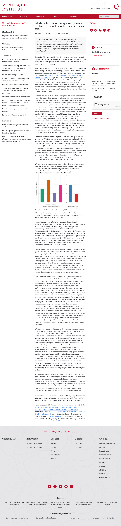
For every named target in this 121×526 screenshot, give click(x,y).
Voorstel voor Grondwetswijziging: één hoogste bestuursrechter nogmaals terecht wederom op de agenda (16, 102)
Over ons (103, 439)
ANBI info (102, 470)
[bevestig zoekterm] (101, 16)
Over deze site (104, 478)
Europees (78, 447)
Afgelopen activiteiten (34, 447)
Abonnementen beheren (103, 118)
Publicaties (56, 439)
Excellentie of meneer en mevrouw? (15, 85)
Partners (102, 462)
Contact (102, 474)
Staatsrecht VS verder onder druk (14, 115)
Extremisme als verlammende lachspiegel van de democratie (13, 49)
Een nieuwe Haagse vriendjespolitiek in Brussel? (16, 110)
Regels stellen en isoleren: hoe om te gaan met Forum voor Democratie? (15, 37)
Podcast (54, 459)
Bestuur (102, 447)
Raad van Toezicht (105, 455)
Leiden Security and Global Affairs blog (53, 421)
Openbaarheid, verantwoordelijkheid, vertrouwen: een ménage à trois (15, 79)
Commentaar (9, 439)
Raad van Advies (105, 459)
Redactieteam (104, 451)
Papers (53, 447)
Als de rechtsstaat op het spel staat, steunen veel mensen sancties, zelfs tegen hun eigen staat (16, 68)
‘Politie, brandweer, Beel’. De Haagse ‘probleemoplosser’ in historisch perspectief (15, 90)
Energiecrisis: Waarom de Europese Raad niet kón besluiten (15, 60)
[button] (49, 486)
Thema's (79, 439)
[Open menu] (32, 16)
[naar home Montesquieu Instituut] (16, 7)
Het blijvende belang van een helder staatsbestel (15, 126)
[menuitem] (8, 16)
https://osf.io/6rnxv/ (54, 416)
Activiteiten (32, 439)
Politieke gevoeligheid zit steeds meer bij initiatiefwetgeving (16, 132)
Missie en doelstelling (107, 443)
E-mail (94, 73)
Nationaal (78, 443)
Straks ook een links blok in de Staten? (16, 97)
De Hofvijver (55, 455)
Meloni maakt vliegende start (12, 75)
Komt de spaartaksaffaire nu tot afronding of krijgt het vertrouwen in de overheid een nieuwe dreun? (16, 139)
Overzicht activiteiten (34, 443)
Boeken (53, 443)
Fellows (102, 466)
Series (53, 451)
